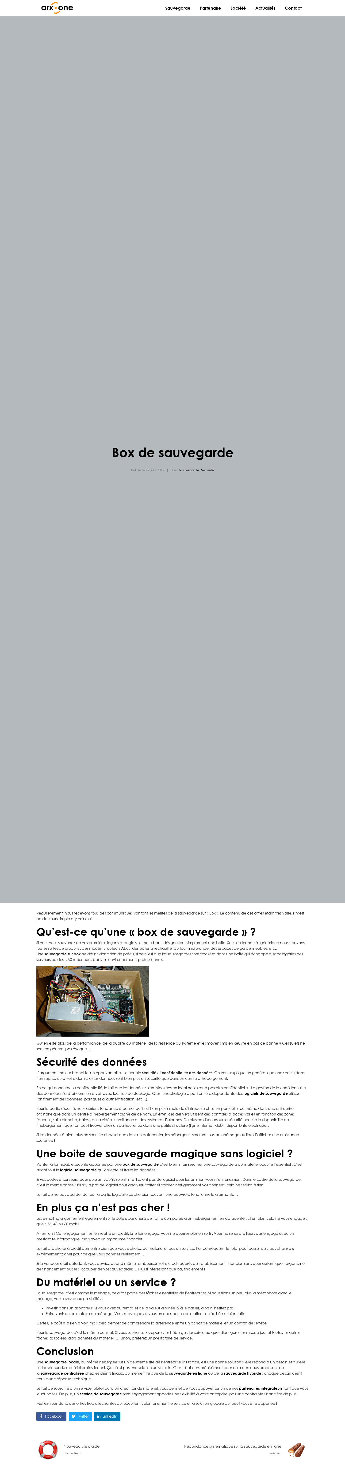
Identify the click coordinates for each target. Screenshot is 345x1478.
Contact (293, 8)
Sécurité (207, 470)
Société (238, 8)
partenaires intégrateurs (261, 1388)
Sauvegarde (178, 8)
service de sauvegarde (101, 1394)
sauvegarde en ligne (188, 1373)
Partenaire (210, 8)
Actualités (265, 8)
